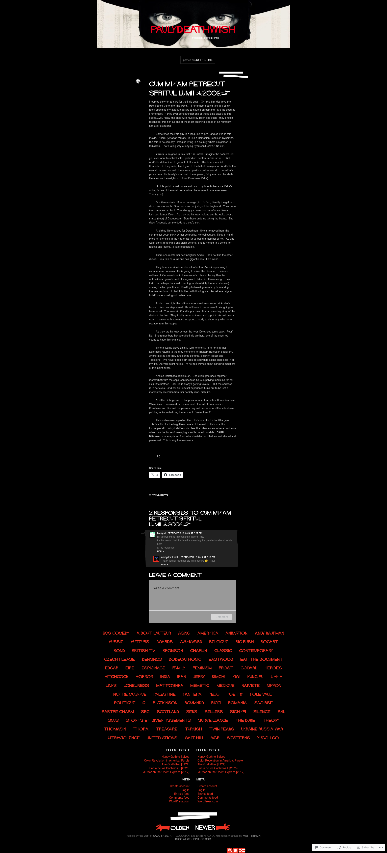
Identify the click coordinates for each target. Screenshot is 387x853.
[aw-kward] (191, 641)
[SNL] (282, 711)
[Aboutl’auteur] (153, 632)
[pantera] (192, 693)
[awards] (164, 641)
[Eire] (130, 667)
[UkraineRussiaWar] (262, 728)
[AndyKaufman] (269, 632)
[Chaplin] (199, 650)
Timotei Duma (125, 115)
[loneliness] (136, 685)
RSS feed (235, 850)
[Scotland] (168, 711)
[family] (179, 667)
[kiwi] (236, 676)
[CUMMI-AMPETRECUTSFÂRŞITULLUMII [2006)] (189, 87)
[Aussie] (116, 641)
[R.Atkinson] (165, 702)
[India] (165, 676)
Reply (160, 551)
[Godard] (249, 667)
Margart (161, 533)
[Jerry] (199, 676)
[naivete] (250, 685)
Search (229, 850)
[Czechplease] (119, 658)
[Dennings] (152, 658)
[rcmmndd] (194, 702)
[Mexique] (225, 685)
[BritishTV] (144, 650)
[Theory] (271, 720)
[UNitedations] (162, 737)
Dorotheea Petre (112, 102)
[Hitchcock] (116, 676)
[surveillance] (213, 720)
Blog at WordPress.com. (193, 839)
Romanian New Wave (120, 106)
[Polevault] (262, 693)
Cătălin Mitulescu (122, 97)
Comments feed (179, 797)
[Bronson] (173, 650)
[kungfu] (255, 676)
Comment (221, 616)
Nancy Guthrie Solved (175, 756)
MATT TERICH (251, 835)
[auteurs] (140, 641)
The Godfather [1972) (175, 764)
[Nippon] (274, 685)
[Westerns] (238, 737)
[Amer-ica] (208, 632)
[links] (111, 685)
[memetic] (200, 685)
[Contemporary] (256, 650)
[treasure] (167, 728)
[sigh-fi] (238, 711)
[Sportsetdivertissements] (158, 720)
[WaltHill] (194, 737)
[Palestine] (165, 693)
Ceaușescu (117, 93)
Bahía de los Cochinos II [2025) (169, 768)
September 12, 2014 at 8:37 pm (185, 533)
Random (241, 850)
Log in (185, 790)
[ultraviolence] (124, 737)
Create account (179, 786)
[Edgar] (112, 667)
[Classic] (223, 650)
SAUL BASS (160, 835)
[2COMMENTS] (158, 495)
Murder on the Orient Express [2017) (166, 772)
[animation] (237, 632)
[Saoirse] (263, 702)
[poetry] (235, 693)
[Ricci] (216, 702)
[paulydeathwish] (193, 28)
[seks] (192, 711)
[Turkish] (193, 728)
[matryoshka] (170, 685)
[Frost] (226, 667)
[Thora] (141, 728)
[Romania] (237, 702)
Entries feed (181, 794)
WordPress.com (179, 801)
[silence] (262, 711)
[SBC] (145, 711)
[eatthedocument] (261, 658)
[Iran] (181, 676)
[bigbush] (245, 641)
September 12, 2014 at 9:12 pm (198, 557)
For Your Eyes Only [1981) (213, 827)
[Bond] (119, 650)
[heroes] (273, 667)
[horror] (144, 676)
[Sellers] (213, 711)
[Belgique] (219, 641)
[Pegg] (214, 693)
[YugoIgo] (268, 737)
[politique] (125, 702)
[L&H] (277, 676)
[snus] (113, 720)
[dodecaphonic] (185, 658)
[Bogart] (269, 641)
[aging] (184, 632)
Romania (128, 89)
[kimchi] (219, 676)
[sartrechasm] (117, 711)
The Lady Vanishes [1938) (172, 827)
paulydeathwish (124, 84)
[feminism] (202, 667)
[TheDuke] (245, 720)
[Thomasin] (115, 728)
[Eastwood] (221, 658)
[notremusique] (130, 693)
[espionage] (153, 667)
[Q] (144, 702)
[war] (215, 737)
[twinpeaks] (221, 728)
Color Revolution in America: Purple (166, 760)
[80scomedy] (116, 632)
